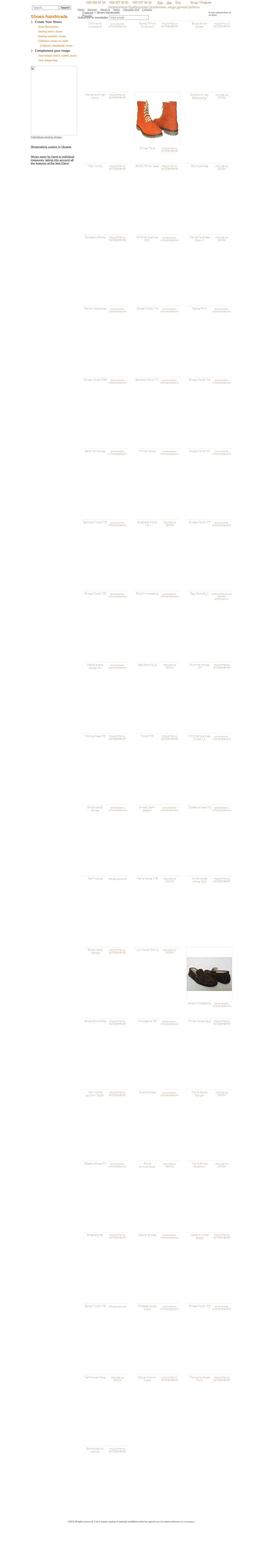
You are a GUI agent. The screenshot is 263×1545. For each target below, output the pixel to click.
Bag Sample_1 (199, 593)
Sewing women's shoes (52, 36)
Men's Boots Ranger (199, 1094)
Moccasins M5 (147, 1021)
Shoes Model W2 (199, 380)
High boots (95, 166)
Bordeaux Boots (95, 237)
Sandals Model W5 (95, 522)
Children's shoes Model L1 (199, 738)
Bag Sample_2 (147, 665)
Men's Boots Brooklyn (199, 1165)
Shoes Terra (147, 148)
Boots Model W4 (199, 451)
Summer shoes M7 (199, 667)
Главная (87, 12)
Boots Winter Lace (147, 166)
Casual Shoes (147, 1235)
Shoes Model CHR (95, 380)
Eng (177, 2)
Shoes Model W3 (147, 308)
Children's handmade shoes (56, 45)
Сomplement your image (52, 50)
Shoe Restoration (48, 26)
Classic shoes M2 (199, 807)
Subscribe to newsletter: (93, 17)
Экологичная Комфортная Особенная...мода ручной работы (153, 7)
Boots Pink (199, 308)
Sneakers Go (95, 1235)
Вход (193, 2)
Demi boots (95, 879)
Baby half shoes (95, 451)
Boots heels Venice (95, 952)
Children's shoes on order (53, 41)
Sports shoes (199, 166)
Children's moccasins (95, 25)
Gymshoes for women (95, 1450)
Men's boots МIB (147, 879)
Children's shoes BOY (147, 239)
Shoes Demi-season (147, 809)
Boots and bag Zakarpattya (199, 97)
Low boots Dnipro (147, 950)
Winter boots (147, 451)
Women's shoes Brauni (199, 239)
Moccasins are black (147, 1308)
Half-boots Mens (95, 1377)
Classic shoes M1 (95, 1164)
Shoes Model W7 (199, 522)
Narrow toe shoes (95, 308)
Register (205, 2)
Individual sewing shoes (46, 137)
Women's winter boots (95, 97)
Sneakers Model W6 (147, 524)
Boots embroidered (147, 1165)
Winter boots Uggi (199, 1021)
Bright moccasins (147, 593)
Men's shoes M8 (95, 736)
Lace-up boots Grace (199, 1237)
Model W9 (147, 736)
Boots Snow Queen (199, 25)
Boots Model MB (95, 1306)
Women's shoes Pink (199, 1379)
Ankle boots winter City (199, 880)
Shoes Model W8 (95, 593)
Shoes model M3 (199, 1306)
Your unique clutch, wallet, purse (57, 55)
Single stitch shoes (95, 809)
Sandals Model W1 (147, 380)
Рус (160, 2)
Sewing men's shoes (50, 31)
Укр (168, 2)
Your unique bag (47, 60)
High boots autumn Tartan (95, 1094)
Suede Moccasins (199, 1003)
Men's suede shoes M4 (95, 667)
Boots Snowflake (95, 1021)
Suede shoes (147, 1092)
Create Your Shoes (48, 22)
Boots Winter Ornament (147, 25)
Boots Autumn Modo (147, 1379)
